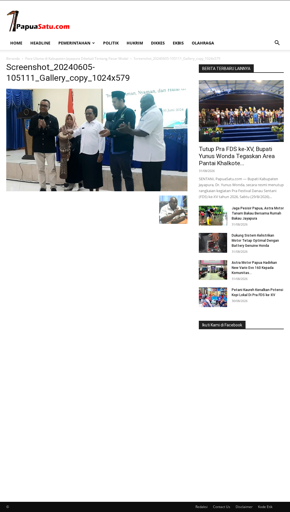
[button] (277, 43)
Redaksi (201, 506)
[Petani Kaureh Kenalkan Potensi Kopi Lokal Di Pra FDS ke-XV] (213, 297)
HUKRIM (135, 43)
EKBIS (178, 43)
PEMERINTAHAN (74, 43)
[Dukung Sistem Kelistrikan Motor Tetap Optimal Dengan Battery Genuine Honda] (213, 243)
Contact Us (221, 506)
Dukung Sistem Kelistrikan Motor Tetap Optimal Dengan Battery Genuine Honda (255, 240)
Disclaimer (244, 506)
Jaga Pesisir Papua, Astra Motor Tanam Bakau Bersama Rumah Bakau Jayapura (258, 213)
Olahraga (203, 43)
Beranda (13, 58)
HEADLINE (40, 43)
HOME (16, 43)
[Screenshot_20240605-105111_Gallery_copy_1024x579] (96, 189)
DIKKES (158, 43)
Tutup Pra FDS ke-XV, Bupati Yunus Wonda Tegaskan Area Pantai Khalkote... (237, 156)
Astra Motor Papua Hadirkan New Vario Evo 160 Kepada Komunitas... (254, 268)
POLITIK (111, 43)
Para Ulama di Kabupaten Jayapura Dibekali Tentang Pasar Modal (76, 58)
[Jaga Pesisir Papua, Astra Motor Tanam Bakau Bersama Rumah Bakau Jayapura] (213, 216)
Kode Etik (265, 506)
